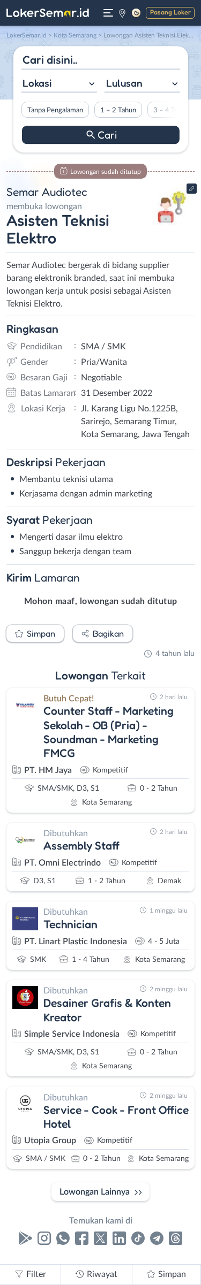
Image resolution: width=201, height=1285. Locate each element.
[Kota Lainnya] (122, 13)
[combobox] (58, 84)
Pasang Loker (170, 12)
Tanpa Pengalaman (55, 110)
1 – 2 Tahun (118, 110)
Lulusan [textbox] (124, 83)
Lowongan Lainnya (94, 1192)
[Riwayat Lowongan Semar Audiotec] (170, 225)
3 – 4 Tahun (171, 110)
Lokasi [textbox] (37, 83)
